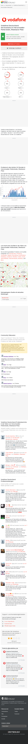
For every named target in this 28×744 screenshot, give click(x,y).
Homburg (19, 253)
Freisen (19, 256)
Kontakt (3, 718)
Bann (2, 260)
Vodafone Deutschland (18, 5)
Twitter (16, 711)
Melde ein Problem (15, 44)
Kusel (23, 256)
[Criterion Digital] (14, 732)
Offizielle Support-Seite (9, 625)
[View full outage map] (14, 274)
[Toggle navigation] (26, 2)
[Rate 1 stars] (9, 638)
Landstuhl (9, 256)
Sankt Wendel (4, 258)
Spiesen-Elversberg (12, 255)
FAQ (2, 714)
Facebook (17, 714)
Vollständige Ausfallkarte (14, 48)
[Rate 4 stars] (16, 638)
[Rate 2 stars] (11, 638)
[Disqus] (14, 371)
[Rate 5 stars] (19, 638)
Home (2, 5)
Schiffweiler (4, 255)
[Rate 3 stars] (14, 638)
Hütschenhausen (13, 258)
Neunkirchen (12, 253)
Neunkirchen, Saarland (12, 439)
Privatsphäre (4, 716)
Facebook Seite (8, 623)
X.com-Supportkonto (9, 621)
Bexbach (20, 258)
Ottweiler (15, 256)
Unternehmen (8, 5)
